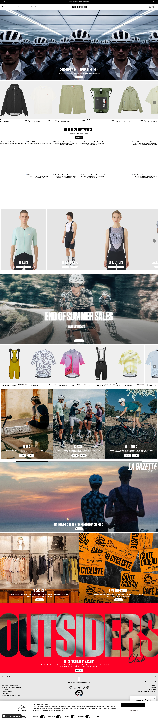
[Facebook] (75, 687)
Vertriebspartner (151, 683)
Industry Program (151, 689)
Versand (4, 683)
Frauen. (28, 267)
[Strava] (83, 687)
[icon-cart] (156, 6)
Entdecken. (79, 77)
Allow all (133, 705)
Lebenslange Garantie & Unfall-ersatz (11, 687)
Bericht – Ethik (6, 681)
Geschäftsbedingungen (7, 691)
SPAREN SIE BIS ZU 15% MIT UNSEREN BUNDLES (79, 2)
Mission (154, 679)
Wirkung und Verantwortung (148, 681)
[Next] (154, 102)
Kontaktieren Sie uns (7, 679)
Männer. (19, 267)
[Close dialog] (154, 698)
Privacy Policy (5, 693)
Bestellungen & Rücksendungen (10, 685)
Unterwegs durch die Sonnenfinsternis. (79, 524)
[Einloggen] (152, 6)
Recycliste (153, 685)
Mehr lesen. (79, 529)
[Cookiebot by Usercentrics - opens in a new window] (22, 717)
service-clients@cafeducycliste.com (11, 695)
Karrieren (153, 687)
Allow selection (133, 710)
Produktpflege (5, 689)
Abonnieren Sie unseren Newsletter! (79, 683)
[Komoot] (87, 687)
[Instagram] (70, 687)
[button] (79, 693)
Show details (97, 716)
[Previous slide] (4, 1)
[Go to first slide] (153, 1)
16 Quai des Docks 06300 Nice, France (146, 691)
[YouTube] (79, 687)
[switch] (58, 716)
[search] (149, 6)
